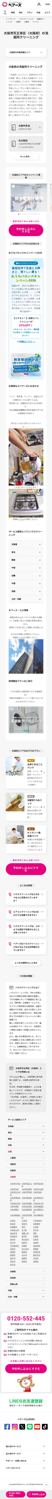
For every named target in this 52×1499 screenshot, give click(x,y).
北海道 (14, 544)
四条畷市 (36, 1224)
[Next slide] (49, 198)
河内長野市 (14, 1246)
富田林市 (13, 1233)
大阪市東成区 (27, 1198)
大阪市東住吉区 (15, 1199)
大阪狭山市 (14, 1230)
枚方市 (12, 1242)
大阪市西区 (14, 1209)
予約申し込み (38, 1494)
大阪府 (18, 22)
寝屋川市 (25, 1233)
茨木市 (24, 1255)
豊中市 (12, 1258)
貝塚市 (35, 1258)
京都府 (13, 1170)
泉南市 (12, 1249)
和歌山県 (14, 1284)
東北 (13, 552)
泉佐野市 (36, 1246)
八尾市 (24, 1220)
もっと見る (25, 156)
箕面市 (24, 1252)
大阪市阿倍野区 (27, 1216)
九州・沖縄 (16, 599)
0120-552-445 (15, 1494)
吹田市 (12, 1224)
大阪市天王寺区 (15, 1193)
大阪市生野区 (27, 1206)
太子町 (24, 1230)
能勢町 (12, 1255)
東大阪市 (25, 1239)
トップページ (10, 19)
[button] (19, 213)
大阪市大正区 (38, 1189)
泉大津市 (25, 1249)
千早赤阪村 (37, 1220)
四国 (13, 591)
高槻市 (35, 1261)
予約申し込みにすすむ (26, 230)
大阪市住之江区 (27, 1184)
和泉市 (24, 1224)
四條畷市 (13, 1227)
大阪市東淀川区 (38, 1199)
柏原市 (24, 1242)
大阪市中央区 (15, 1183)
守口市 (35, 1230)
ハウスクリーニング (26, 19)
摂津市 (12, 1239)
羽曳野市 (36, 1252)
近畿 (13, 575)
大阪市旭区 (37, 1192)
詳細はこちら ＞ (27, 341)
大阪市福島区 (38, 1206)
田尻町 (12, 1252)
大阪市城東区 (27, 1189)
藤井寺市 (36, 1255)
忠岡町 (35, 1236)
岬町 (35, 1233)
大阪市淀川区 (38, 1203)
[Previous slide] (8, 198)
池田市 (35, 1242)
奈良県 (13, 1277)
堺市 (23, 1227)
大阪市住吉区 (38, 1183)
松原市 (35, 1239)
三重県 (13, 1157)
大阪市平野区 (27, 1192)
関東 (13, 559)
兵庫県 (13, 1271)
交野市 (12, 1220)
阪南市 (24, 1261)
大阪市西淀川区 (38, 1210)
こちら (21, 519)
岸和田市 (13, 1236)
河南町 (24, 1246)
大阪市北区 (14, 1189)
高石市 (12, 1264)
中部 (13, 567)
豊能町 (24, 1258)
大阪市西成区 (27, 1209)
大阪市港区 (14, 1206)
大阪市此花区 (15, 1203)
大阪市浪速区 (27, 1203)
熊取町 (35, 1249)
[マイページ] (39, 4)
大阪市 (26, 22)
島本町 (24, 1236)
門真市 (12, 1261)
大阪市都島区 (15, 1215)
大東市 (35, 1227)
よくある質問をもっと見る (26, 962)
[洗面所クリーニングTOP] (5, 12)
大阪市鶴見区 (38, 1215)
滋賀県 (13, 1164)
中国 (13, 583)
